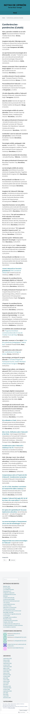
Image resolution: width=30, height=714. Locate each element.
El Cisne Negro (7, 588)
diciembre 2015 (7, 697)
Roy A (8, 648)
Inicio (3, 18)
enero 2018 (6, 683)
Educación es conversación (9, 607)
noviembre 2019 (7, 670)
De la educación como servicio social (12, 610)
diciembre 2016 (7, 686)
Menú (15, 13)
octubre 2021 (6, 661)
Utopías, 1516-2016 (8, 622)
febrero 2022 (6, 660)
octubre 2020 (6, 665)
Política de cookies (11, 707)
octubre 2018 (6, 676)
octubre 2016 (6, 689)
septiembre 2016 (7, 691)
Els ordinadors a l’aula (9, 420)
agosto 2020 (6, 668)
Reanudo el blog (7, 619)
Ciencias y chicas (7, 606)
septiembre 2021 (7, 663)
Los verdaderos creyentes (9, 627)
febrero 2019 (6, 673)
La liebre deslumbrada (8, 597)
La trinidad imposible (8, 589)
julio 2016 (5, 692)
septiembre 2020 (7, 666)
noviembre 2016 (7, 687)
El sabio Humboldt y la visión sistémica (13, 625)
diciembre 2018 (7, 674)
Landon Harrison (11, 644)
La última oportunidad (8, 599)
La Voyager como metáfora (10, 617)
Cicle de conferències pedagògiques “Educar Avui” (14, 342)
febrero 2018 (6, 681)
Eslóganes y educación (8, 592)
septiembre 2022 (7, 658)
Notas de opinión (15, 5)
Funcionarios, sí (7, 591)
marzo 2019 (6, 671)
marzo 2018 (6, 679)
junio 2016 (5, 694)
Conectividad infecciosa (9, 604)
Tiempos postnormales (9, 609)
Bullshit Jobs (6, 586)
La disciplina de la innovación (10, 620)
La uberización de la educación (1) (11, 623)
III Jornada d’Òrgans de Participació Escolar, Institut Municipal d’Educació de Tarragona (14, 361)
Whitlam (5, 596)
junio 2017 (5, 684)
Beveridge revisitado (8, 612)
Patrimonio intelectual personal (11, 601)
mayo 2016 (6, 696)
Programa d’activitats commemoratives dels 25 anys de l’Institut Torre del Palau (12, 333)
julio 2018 (5, 678)
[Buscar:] (10, 579)
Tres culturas (6, 602)
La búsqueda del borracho (9, 594)
